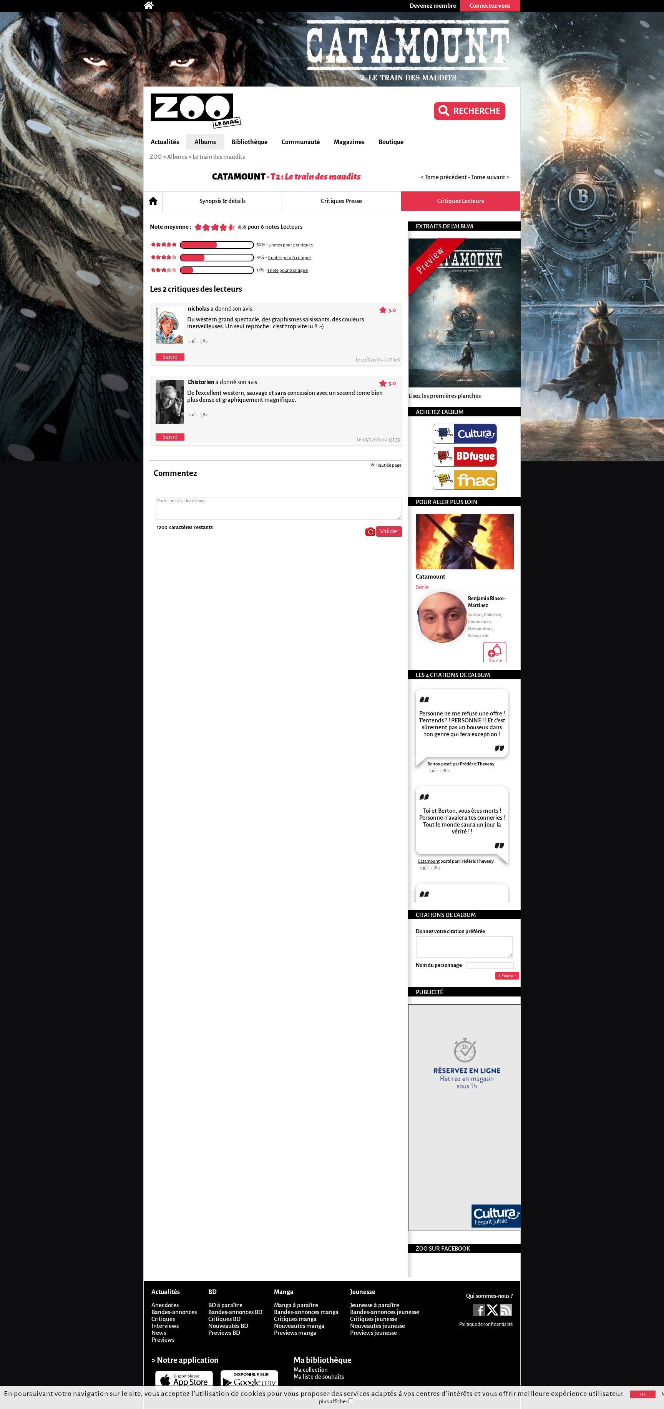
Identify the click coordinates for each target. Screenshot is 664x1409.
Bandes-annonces (174, 1312)
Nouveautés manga (299, 1325)
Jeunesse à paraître (374, 1305)
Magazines (349, 142)
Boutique (391, 142)
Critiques (163, 1319)
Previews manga (295, 1332)
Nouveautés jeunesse (377, 1325)
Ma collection (311, 1369)
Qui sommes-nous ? (489, 1296)
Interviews (165, 1325)
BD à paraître (225, 1305)
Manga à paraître (296, 1305)
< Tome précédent (443, 177)
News (158, 1332)
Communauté (301, 142)
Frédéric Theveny (477, 764)
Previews (162, 1339)
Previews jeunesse (373, 1332)
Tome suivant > (490, 177)
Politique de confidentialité (486, 1324)
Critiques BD (224, 1319)
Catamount (239, 176)
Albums (205, 142)
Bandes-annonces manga (306, 1312)
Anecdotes (165, 1305)
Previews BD (224, 1332)
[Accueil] (152, 6)
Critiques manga (295, 1319)
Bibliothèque (249, 142)
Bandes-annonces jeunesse (384, 1312)
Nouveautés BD (228, 1325)
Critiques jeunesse (373, 1319)
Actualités (165, 142)
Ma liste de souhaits (319, 1376)
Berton (433, 764)
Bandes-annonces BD (235, 1312)
